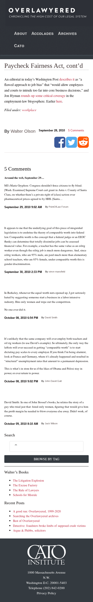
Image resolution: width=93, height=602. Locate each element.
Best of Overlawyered (26, 521)
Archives (67, 33)
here (59, 101)
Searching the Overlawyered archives (35, 516)
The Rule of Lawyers (26, 490)
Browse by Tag (46, 459)
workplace (29, 109)
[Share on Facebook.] (59, 146)
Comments (76, 130)
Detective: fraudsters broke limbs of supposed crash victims (49, 526)
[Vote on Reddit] (83, 146)
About (20, 33)
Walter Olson (23, 131)
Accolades (42, 33)
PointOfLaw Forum (58, 206)
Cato (19, 45)
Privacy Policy (46, 593)
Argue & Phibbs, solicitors (29, 530)
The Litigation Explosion (28, 480)
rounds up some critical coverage (43, 95)
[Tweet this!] (71, 146)
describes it (66, 79)
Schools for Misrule (25, 495)
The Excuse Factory (25, 485)
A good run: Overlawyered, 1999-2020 (37, 511)
